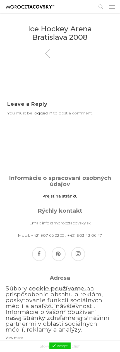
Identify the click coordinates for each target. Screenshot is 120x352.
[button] (112, 7)
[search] (100, 6)
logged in (42, 113)
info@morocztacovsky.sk (66, 223)
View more (14, 337)
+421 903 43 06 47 (84, 235)
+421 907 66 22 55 (47, 235)
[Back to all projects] (60, 53)
